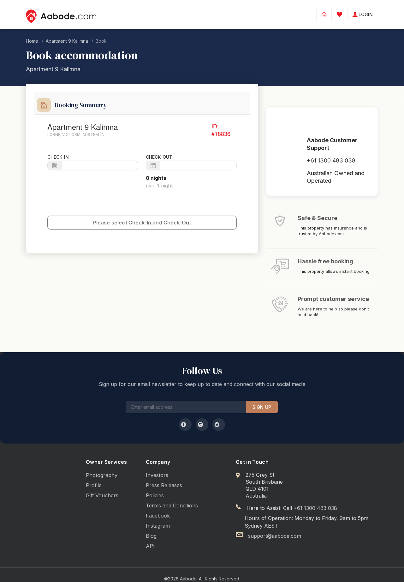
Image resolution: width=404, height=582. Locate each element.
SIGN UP (261, 407)
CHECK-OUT (159, 157)
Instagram (158, 526)
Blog (151, 536)
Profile (94, 485)
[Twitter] (218, 424)
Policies (155, 495)
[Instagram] (202, 424)
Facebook (158, 515)
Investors (157, 475)
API (150, 546)
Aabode (188, 578)
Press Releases (164, 485)
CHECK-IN (58, 157)
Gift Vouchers (102, 495)
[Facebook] (185, 424)
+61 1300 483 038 (331, 160)
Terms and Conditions (172, 505)
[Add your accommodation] (324, 14)
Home (32, 41)
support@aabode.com (274, 536)
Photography (101, 475)
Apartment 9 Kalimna (67, 41)
